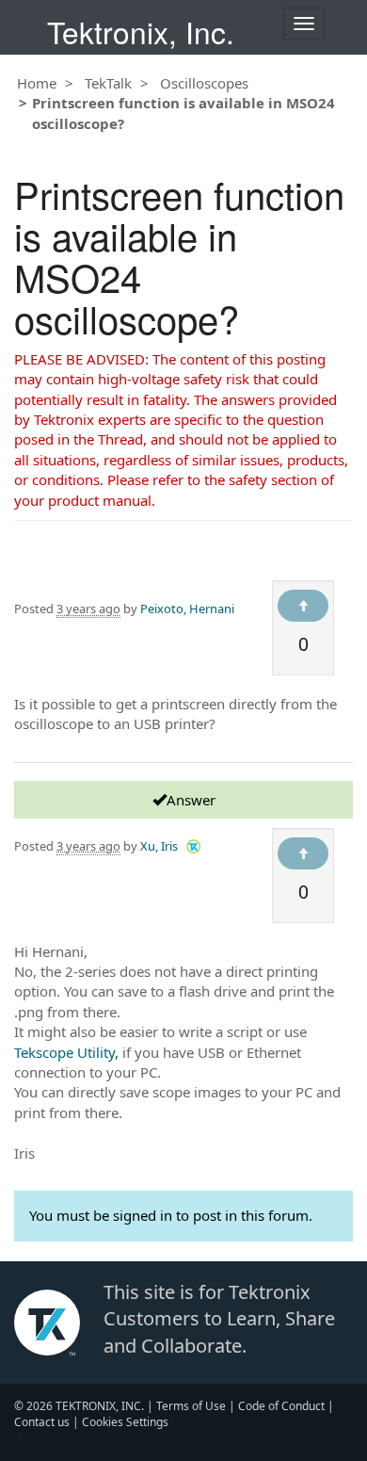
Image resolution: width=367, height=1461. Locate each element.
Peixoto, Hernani (187, 608)
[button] (193, 845)
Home (36, 82)
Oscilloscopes (204, 82)
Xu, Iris (159, 845)
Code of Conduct (281, 1406)
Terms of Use (191, 1406)
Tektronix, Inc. (140, 31)
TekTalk (108, 82)
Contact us (42, 1422)
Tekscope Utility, (66, 1052)
